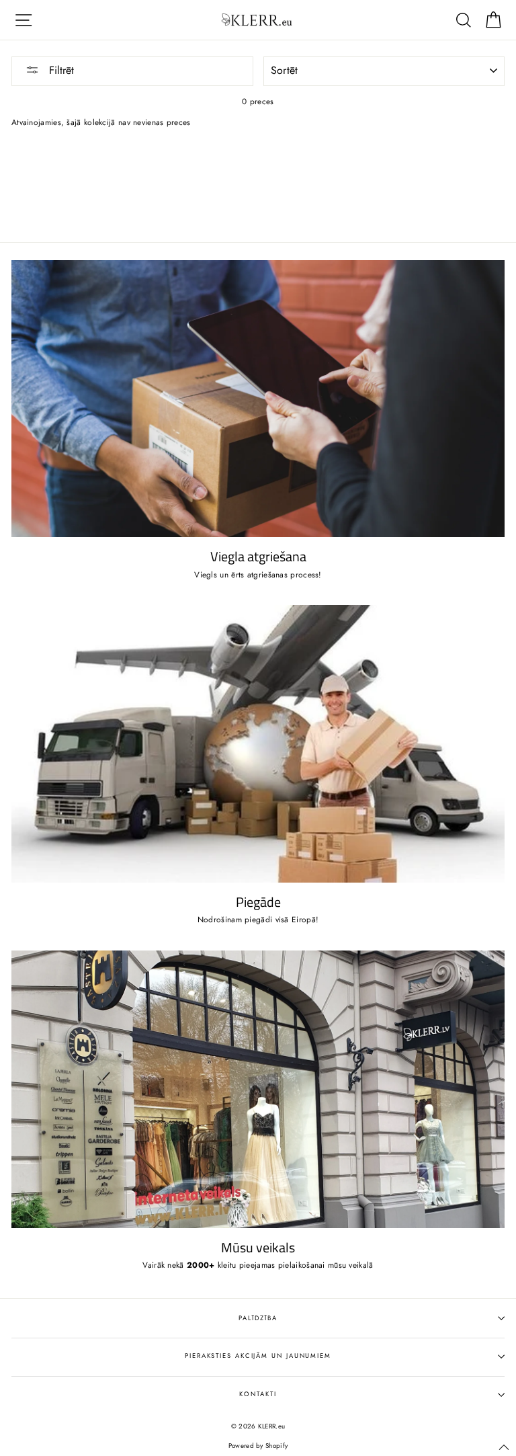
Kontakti (257, 1394)
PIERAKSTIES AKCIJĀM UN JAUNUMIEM (258, 1356)
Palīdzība (258, 1318)
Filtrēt (60, 70)
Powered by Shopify (258, 1446)
